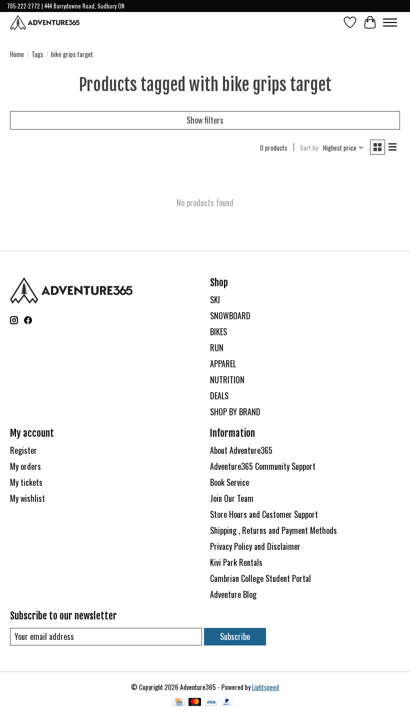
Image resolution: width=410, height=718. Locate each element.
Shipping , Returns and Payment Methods (273, 530)
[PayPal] (227, 703)
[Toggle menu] (390, 23)
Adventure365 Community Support (263, 466)
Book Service (229, 482)
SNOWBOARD (230, 316)
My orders (25, 466)
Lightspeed (265, 687)
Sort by (309, 148)
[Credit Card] (178, 703)
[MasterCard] (195, 703)
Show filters (205, 120)
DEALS (219, 396)
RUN (217, 348)
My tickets (26, 482)
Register (23, 450)
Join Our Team (232, 498)
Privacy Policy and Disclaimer (255, 546)
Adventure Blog (233, 594)
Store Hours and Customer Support (264, 514)
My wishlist (27, 498)
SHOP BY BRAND (235, 412)
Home (17, 54)
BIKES (218, 332)
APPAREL (223, 364)
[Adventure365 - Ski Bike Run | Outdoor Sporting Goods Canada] (45, 22)
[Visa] (211, 703)
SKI (215, 300)
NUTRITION (227, 380)
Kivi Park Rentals (236, 562)
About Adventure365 (241, 450)
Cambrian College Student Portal (260, 578)
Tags (38, 54)
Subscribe (235, 636)
